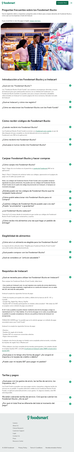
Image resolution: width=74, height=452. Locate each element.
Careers (15, 423)
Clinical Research (18, 428)
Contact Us (16, 436)
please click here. (35, 21)
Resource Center (18, 441)
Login (14, 433)
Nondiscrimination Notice (53, 448)
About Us (15, 425)
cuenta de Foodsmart (40, 168)
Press (14, 438)
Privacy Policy (22, 448)
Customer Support (18, 431)
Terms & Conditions (36, 448)
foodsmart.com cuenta (43, 131)
